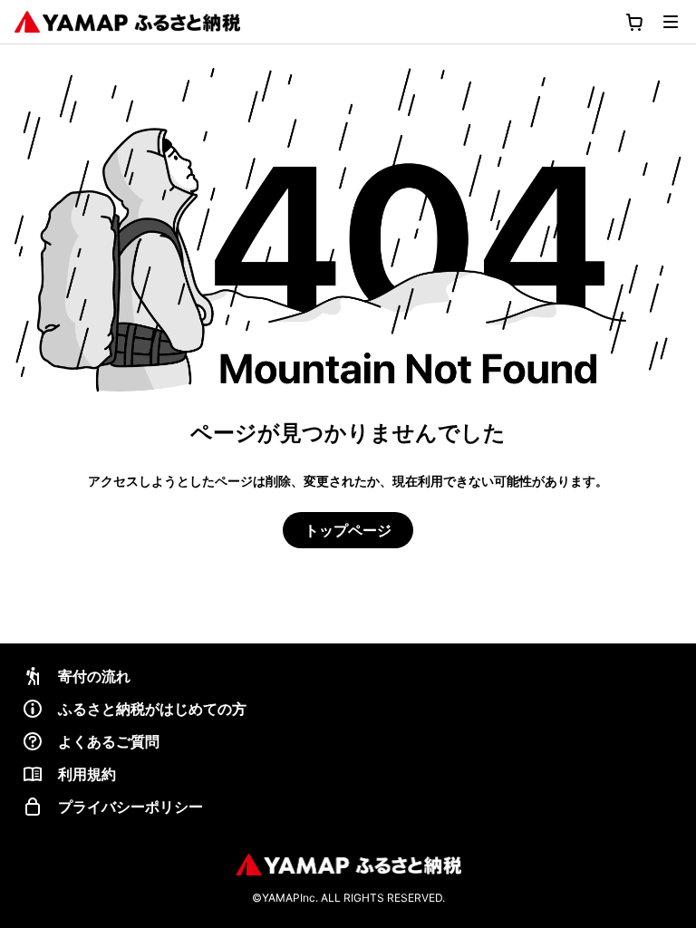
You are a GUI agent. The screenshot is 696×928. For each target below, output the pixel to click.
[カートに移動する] (634, 22)
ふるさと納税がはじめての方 (152, 709)
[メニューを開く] (671, 22)
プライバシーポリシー (130, 807)
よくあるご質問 (109, 741)
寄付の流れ (94, 676)
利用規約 (87, 774)
